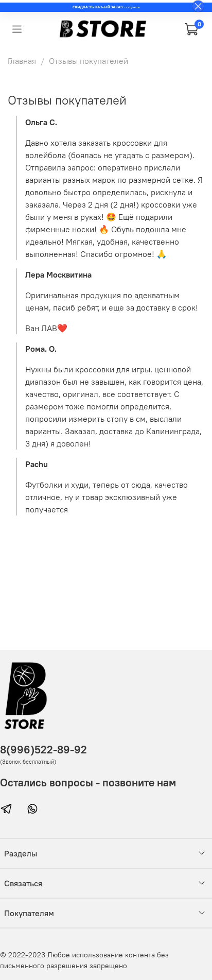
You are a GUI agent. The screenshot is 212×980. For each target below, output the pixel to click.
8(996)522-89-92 (43, 750)
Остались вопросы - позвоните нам (88, 782)
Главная (22, 61)
